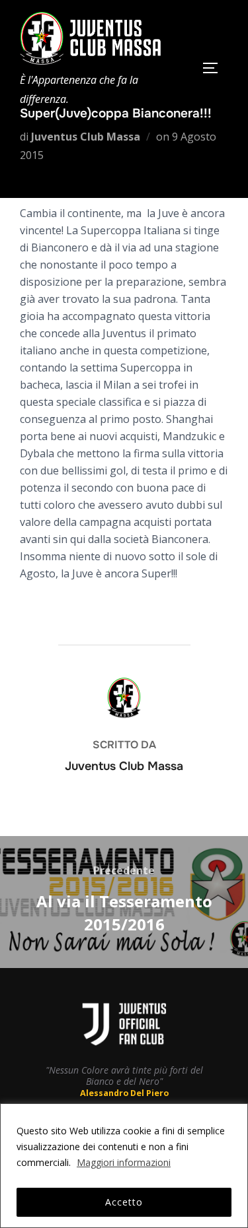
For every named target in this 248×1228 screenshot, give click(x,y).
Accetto (124, 1202)
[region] (124, 1165)
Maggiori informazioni (124, 1162)
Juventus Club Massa (85, 136)
